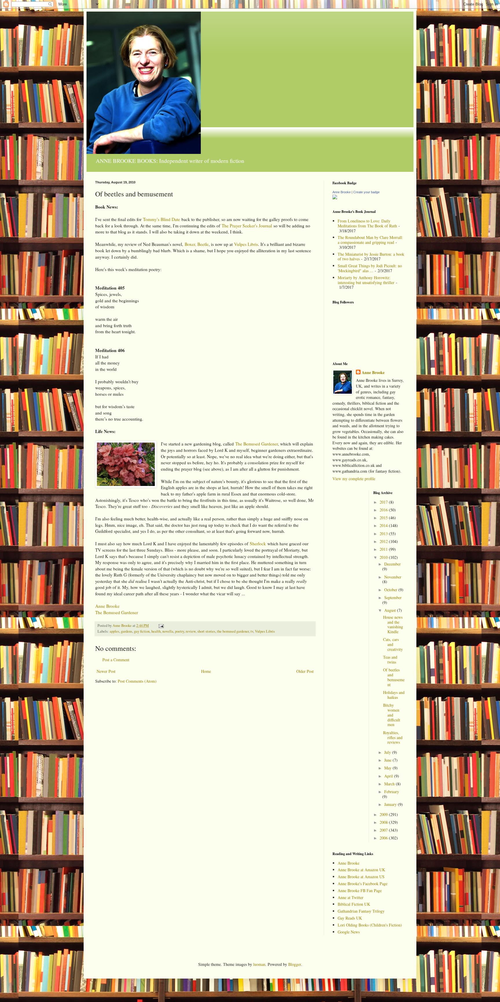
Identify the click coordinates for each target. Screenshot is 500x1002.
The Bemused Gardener (256, 444)
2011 (384, 549)
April (389, 776)
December (392, 564)
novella (167, 631)
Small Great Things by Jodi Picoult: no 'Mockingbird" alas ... (370, 268)
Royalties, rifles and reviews (392, 737)
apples (114, 631)
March (390, 784)
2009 (384, 814)
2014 (384, 525)
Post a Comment (115, 659)
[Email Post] (161, 625)
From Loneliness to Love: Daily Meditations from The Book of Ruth (367, 223)
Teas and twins (390, 659)
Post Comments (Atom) (137, 681)
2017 (384, 502)
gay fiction (142, 631)
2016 (384, 510)
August (390, 610)
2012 (384, 541)
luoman (259, 964)
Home (206, 671)
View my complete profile (353, 478)
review (191, 631)
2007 (384, 830)
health (156, 631)
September (393, 597)
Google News (349, 932)
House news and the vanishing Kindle (393, 624)
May (388, 768)
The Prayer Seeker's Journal (247, 226)
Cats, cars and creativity (393, 644)
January (391, 804)
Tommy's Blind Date (161, 219)
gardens (126, 631)
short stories (206, 631)
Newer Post (106, 671)
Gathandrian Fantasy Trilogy (361, 911)
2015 (384, 517)
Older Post (305, 671)
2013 (384, 533)
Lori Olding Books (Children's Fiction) (370, 925)
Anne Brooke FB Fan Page (360, 890)
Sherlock (258, 543)
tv (252, 631)
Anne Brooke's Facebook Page (362, 883)
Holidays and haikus (394, 695)
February (391, 791)
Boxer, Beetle (197, 244)
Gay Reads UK (350, 918)
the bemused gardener (233, 631)
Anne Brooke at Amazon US (361, 876)
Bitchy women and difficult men (391, 714)
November (392, 577)
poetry (179, 631)
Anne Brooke (107, 606)
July (388, 752)
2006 (384, 838)
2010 (384, 557)
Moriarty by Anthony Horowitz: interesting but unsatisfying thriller (366, 280)
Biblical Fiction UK (354, 904)
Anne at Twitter (350, 897)
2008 (384, 822)
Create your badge (366, 192)
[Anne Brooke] (334, 197)
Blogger (294, 964)
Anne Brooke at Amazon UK (361, 869)
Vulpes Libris (246, 244)
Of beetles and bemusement (394, 677)
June (388, 760)
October (391, 589)
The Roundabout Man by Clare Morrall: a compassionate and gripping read (370, 240)
